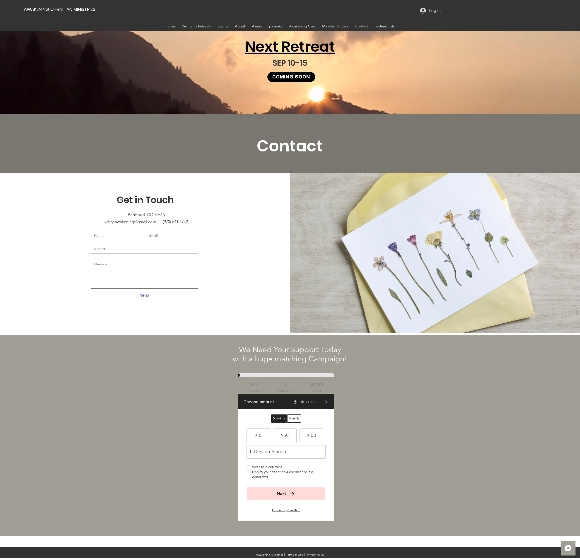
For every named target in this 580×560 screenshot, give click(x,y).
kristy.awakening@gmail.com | (133, 221)
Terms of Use (294, 554)
